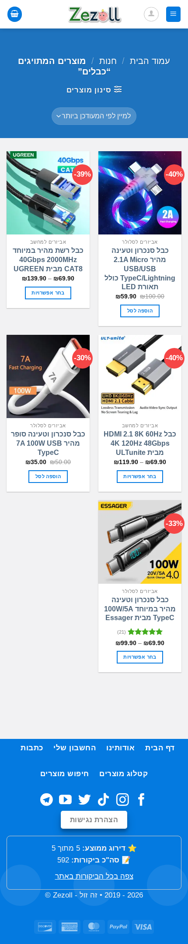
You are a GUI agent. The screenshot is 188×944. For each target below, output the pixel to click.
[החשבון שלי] (151, 14)
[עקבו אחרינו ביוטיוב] (65, 801)
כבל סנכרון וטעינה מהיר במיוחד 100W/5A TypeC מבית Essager (140, 609)
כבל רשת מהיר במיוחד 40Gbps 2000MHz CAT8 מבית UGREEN (48, 260)
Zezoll (63, 895)
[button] (173, 14)
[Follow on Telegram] (46, 801)
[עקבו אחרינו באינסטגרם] (122, 801)
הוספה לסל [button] (140, 310)
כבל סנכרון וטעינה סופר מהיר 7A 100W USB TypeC (48, 443)
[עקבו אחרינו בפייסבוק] (141, 801)
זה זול (88, 895)
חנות (108, 61)
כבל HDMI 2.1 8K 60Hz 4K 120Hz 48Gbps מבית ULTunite (140, 443)
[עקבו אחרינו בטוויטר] (84, 801)
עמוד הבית (150, 61)
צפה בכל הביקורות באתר (94, 876)
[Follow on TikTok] (103, 801)
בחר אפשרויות (47, 292)
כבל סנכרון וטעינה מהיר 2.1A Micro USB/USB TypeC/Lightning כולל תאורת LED (139, 269)
